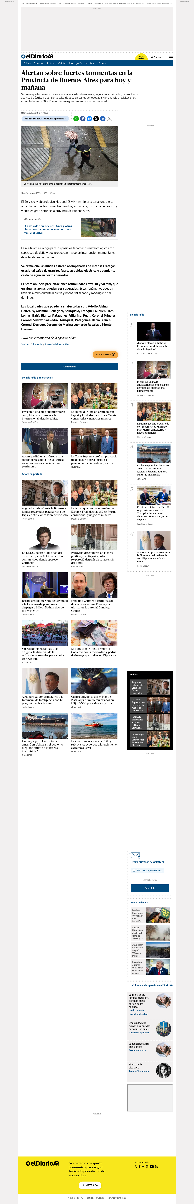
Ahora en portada (32, 473)
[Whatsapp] (76, 118)
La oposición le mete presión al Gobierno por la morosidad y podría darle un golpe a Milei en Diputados (93, 652)
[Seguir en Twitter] (136, 1166)
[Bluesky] (89, 118)
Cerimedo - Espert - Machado (60, 3)
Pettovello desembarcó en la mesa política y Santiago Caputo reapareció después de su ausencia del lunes (92, 558)
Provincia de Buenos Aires (57, 344)
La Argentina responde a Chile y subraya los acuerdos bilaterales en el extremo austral (94, 744)
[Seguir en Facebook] (139, 1166)
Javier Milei (108, 3)
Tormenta (37, 344)
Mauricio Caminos (79, 422)
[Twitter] (96, 118)
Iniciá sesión (156, 57)
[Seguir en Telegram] (143, 1166)
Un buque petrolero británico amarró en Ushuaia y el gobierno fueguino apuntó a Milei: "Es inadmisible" (153, 470)
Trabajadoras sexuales (153, 3)
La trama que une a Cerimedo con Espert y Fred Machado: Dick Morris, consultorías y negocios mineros (94, 415)
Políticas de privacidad (95, 1198)
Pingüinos (165, 3)
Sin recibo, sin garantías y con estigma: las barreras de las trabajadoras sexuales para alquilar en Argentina (43, 654)
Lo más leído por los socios (37, 377)
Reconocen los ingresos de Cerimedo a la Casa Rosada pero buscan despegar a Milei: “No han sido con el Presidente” (45, 606)
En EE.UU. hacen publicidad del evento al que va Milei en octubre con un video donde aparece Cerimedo (43, 558)
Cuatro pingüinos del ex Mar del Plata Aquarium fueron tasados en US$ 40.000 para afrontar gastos (92, 700)
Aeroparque (140, 3)
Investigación (75, 63)
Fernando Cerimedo (78, 3)
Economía (38, 63)
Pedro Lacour (28, 518)
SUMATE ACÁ (90, 1185)
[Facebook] (82, 118)
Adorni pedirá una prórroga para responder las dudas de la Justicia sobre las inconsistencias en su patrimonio (43, 461)
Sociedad (51, 63)
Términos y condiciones (117, 1198)
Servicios (25, 344)
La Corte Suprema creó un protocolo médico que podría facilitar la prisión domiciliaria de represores (94, 460)
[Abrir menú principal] (171, 56)
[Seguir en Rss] (156, 1166)
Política (27, 63)
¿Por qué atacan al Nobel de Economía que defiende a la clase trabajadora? (152, 346)
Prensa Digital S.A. (75, 1198)
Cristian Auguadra (119, 3)
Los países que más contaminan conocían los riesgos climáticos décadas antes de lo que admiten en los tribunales (138, 968)
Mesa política (44, 3)
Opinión (62, 63)
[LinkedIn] (102, 118)
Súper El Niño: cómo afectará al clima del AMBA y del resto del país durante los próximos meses (138, 933)
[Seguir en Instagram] (147, 1166)
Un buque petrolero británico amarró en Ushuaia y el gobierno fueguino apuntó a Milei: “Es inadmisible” (42, 746)
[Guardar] (109, 118)
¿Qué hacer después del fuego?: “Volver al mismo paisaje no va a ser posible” (138, 950)
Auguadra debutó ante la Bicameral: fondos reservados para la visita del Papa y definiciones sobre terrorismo (45, 511)
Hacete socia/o (141, 57)
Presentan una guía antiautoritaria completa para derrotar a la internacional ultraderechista (43, 415)
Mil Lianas (90, 63)
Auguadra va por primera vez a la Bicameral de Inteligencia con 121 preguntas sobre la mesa (43, 700)
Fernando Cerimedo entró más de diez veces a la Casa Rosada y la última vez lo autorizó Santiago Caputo (92, 606)
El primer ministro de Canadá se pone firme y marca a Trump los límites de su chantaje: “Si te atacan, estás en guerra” (153, 513)
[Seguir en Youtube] (152, 1166)
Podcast (103, 63)
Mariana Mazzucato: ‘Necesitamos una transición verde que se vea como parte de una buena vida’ (138, 916)
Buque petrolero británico (94, 3)
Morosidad (131, 3)
